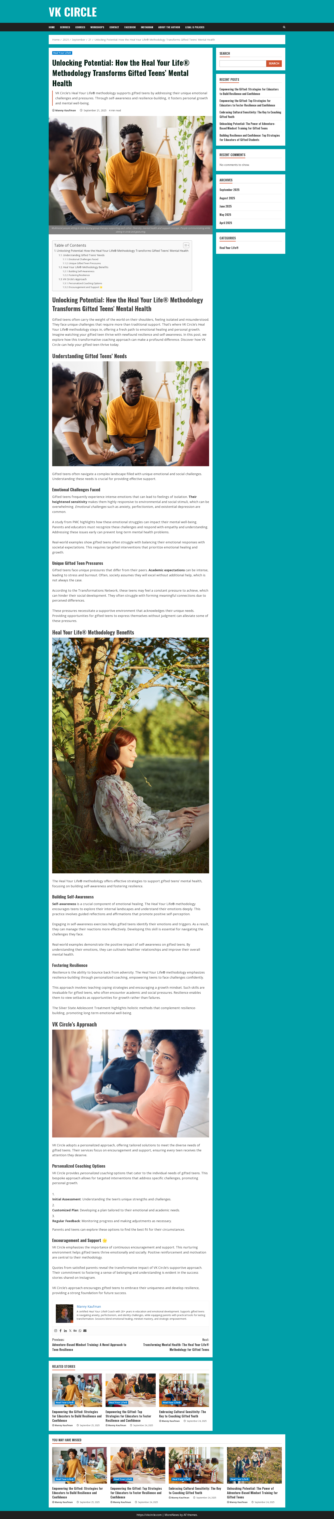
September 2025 (230, 190)
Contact (114, 27)
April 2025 (226, 223)
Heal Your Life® (62, 52)
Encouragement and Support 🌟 (85, 287)
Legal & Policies (194, 27)
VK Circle (73, 11)
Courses (80, 27)
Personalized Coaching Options (85, 283)
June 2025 (226, 206)
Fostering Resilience (79, 275)
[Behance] (75, 1331)
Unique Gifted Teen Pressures (85, 263)
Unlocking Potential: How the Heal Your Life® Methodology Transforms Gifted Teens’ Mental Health (122, 251)
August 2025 (227, 198)
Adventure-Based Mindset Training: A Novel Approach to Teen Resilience (89, 1344)
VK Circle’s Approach (75, 279)
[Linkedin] (65, 1331)
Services (65, 27)
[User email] (84, 1331)
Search (225, 53)
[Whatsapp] (80, 1331)
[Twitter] (70, 1331)
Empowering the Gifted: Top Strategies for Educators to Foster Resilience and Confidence (128, 1416)
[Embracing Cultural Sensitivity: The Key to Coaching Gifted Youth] (184, 1390)
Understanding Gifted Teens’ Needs (84, 255)
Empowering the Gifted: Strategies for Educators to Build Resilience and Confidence (77, 1416)
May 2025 (225, 215)
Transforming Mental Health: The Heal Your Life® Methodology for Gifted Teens (176, 1344)
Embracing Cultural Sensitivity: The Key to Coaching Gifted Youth (182, 1413)
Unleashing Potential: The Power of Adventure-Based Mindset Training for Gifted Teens (247, 126)
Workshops (97, 27)
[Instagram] (55, 1331)
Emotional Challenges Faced (83, 259)
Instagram (147, 27)
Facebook (130, 27)
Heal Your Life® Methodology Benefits (85, 267)
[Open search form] (284, 27)
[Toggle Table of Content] (184, 245)
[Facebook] (60, 1331)
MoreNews (172, 1515)
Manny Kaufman (65, 110)
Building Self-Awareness (81, 271)
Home (52, 27)
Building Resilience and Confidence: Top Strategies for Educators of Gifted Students (250, 137)
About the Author (169, 27)
